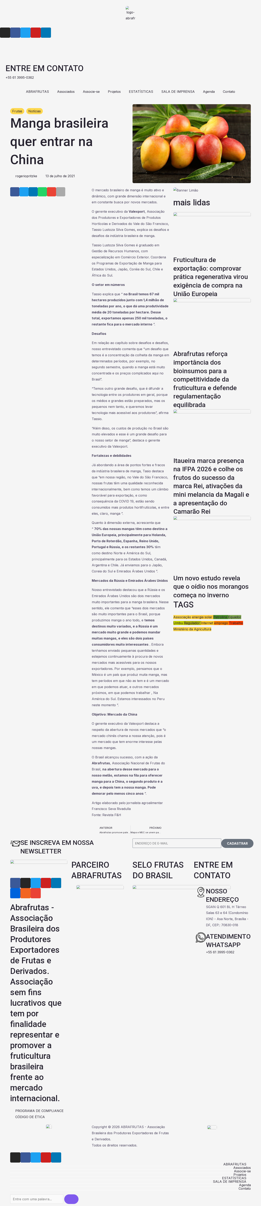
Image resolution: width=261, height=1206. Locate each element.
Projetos (114, 92)
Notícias (34, 111)
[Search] (71, 1199)
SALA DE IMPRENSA (178, 92)
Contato (229, 92)
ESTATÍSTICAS (141, 92)
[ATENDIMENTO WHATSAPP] (201, 937)
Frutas (17, 111)
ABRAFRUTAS (37, 92)
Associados (66, 92)
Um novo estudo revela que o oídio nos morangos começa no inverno (211, 586)
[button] (14, 191)
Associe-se (91, 92)
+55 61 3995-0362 (220, 952)
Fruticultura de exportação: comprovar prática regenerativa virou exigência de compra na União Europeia (210, 277)
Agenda (209, 92)
